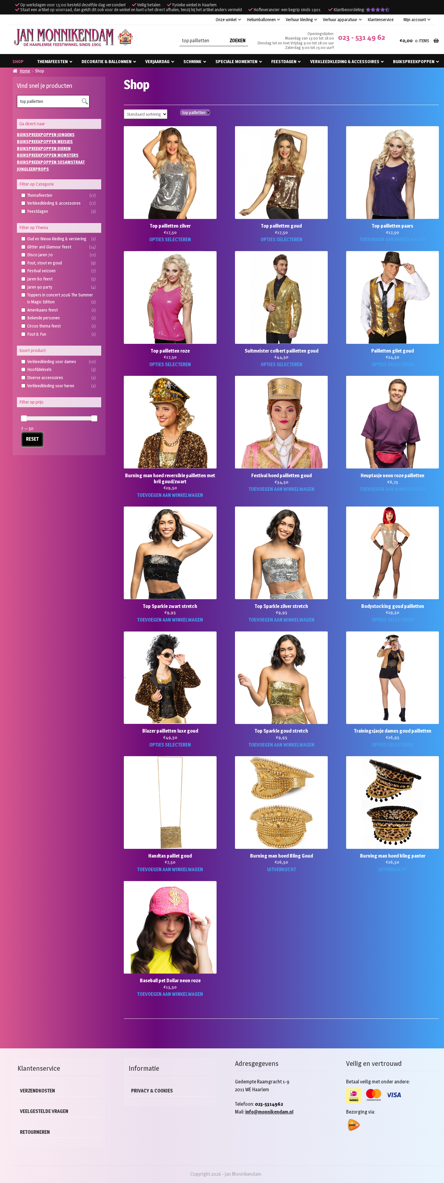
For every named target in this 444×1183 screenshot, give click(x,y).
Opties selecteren (170, 239)
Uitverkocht (281, 869)
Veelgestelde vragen (44, 1111)
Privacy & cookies (152, 1091)
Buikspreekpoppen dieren (44, 148)
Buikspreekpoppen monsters (48, 155)
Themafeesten (52, 61)
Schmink (192, 61)
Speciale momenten (236, 61)
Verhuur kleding (299, 19)
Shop (18, 61)
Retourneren (35, 1132)
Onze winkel (226, 19)
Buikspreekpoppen (413, 61)
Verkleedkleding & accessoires (344, 61)
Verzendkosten (37, 1091)
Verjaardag (157, 61)
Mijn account (415, 19)
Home (25, 70)
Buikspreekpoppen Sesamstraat (51, 162)
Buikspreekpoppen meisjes (45, 141)
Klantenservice (381, 19)
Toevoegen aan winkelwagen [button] (393, 239)
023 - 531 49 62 (361, 37)
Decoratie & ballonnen (106, 61)
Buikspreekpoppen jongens (46, 134)
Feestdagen (283, 61)
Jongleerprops (33, 168)
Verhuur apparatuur (340, 19)
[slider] (24, 418)
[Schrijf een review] (378, 9)
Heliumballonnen (261, 19)
